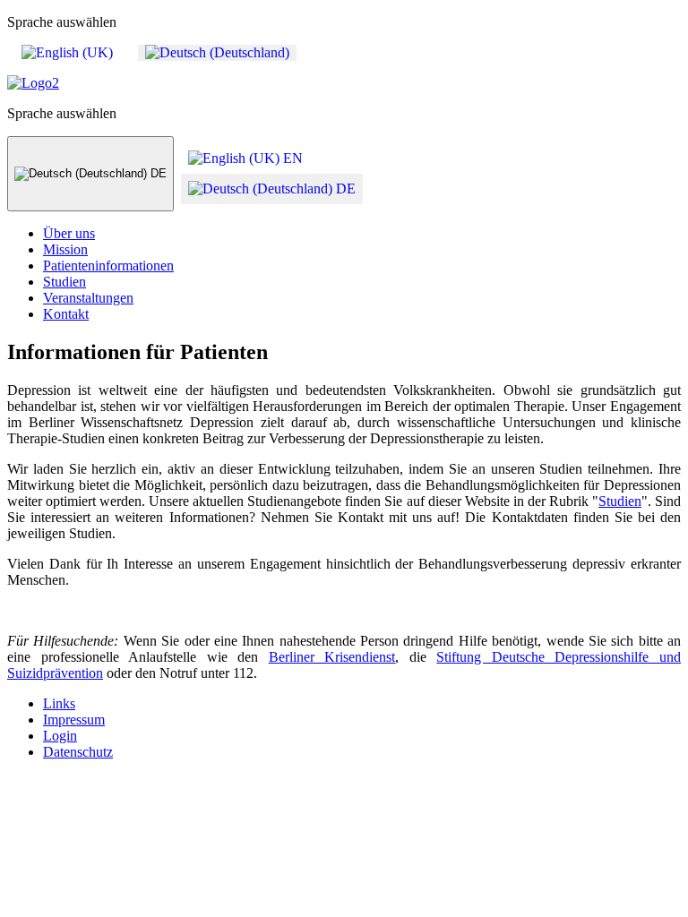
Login (60, 735)
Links (59, 703)
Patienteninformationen (108, 265)
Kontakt (66, 313)
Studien (64, 281)
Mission (65, 249)
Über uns (69, 233)
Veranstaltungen (88, 297)
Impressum (74, 719)
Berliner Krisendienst (332, 656)
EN (291, 158)
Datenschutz (78, 751)
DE (157, 173)
